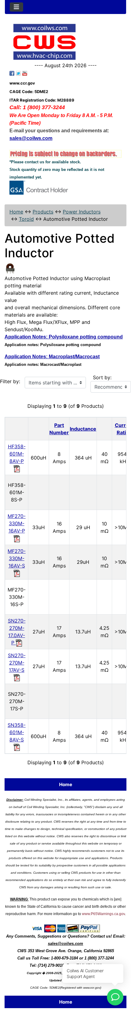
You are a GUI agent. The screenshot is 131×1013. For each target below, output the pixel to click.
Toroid (26, 219)
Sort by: (102, 377)
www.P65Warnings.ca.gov (103, 914)
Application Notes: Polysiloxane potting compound (64, 336)
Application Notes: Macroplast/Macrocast (52, 356)
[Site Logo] (65, 42)
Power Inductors (82, 212)
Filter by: (10, 381)
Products (43, 212)
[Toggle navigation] (16, 7)
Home (16, 212)
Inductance (83, 429)
